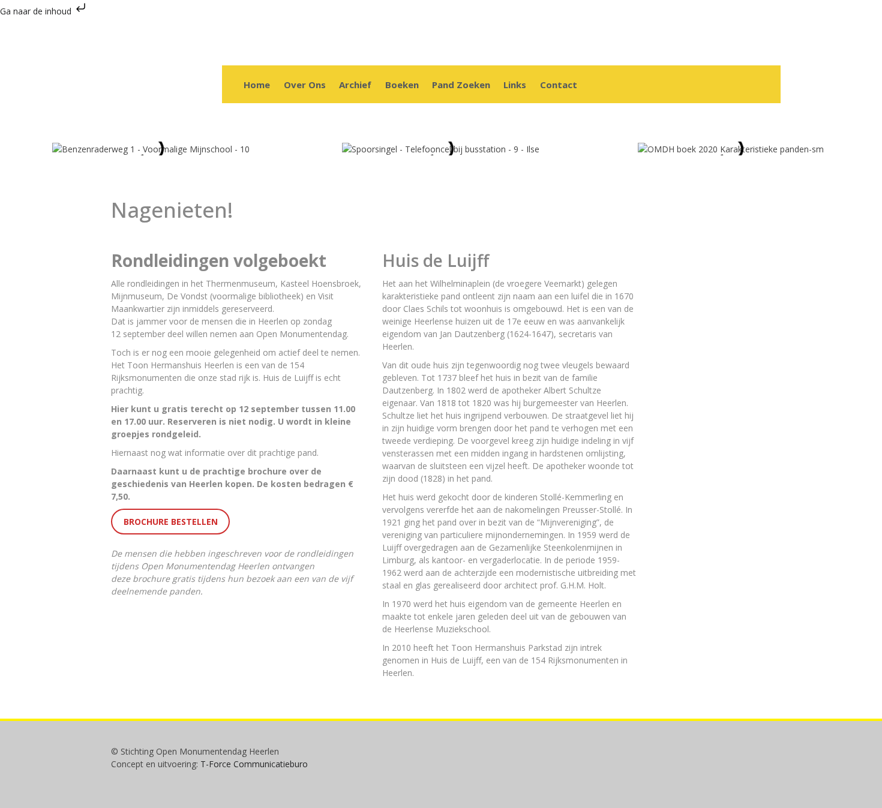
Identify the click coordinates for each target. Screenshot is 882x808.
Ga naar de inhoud (37, 11)
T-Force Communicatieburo (254, 764)
